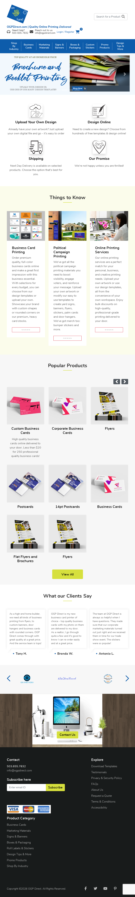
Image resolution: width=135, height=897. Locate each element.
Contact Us (67, 734)
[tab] (58, 90)
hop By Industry (18, 866)
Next (126, 679)
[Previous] (10, 74)
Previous (8, 679)
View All (68, 574)
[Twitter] (95, 888)
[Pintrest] (115, 888)
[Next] (125, 74)
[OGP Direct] (21, 14)
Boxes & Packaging (19, 842)
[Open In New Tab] (67, 74)
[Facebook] (85, 888)
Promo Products (17, 860)
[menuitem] (14, 46)
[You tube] (105, 888)
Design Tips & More (19, 854)
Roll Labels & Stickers (20, 848)
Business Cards (16, 824)
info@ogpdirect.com (19, 770)
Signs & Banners (17, 836)
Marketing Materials (19, 830)
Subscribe (55, 787)
